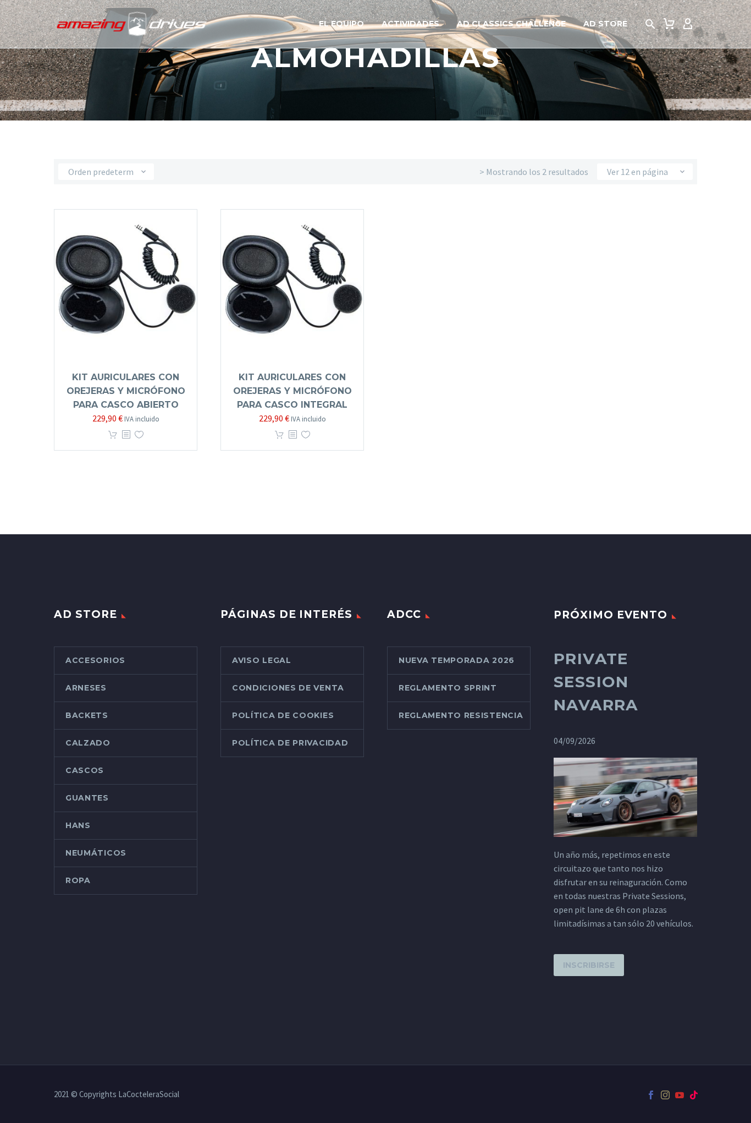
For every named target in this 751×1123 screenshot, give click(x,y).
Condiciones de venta (288, 688)
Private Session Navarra (596, 681)
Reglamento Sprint (448, 688)
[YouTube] (679, 1095)
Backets (86, 715)
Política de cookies (283, 715)
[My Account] (687, 24)
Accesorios (95, 660)
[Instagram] (665, 1095)
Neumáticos (95, 853)
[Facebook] (651, 1095)
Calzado (88, 743)
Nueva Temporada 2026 (457, 660)
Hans (78, 825)
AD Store (605, 24)
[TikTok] (693, 1095)
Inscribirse (589, 965)
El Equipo (341, 24)
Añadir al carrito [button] (112, 435)
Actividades (410, 24)
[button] (650, 24)
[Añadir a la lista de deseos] (139, 435)
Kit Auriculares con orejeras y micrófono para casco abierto (126, 391)
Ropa (78, 880)
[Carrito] (669, 24)
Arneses (86, 688)
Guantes (87, 798)
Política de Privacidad (290, 743)
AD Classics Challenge (511, 24)
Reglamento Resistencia (461, 715)
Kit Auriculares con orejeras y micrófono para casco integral (292, 391)
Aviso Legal (261, 660)
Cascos (84, 770)
